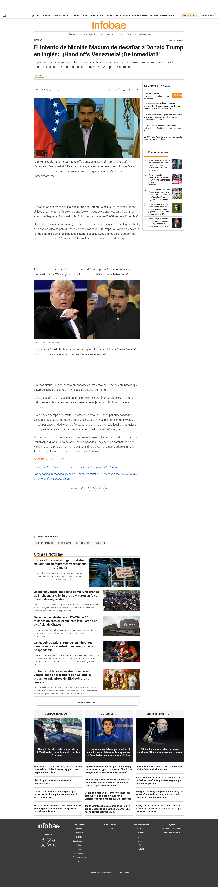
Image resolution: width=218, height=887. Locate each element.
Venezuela (100, 543)
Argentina (47, 15)
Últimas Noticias (139, 15)
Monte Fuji (121, 34)
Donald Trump (64, 543)
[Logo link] (109, 24)
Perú (102, 15)
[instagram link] (54, 840)
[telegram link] (49, 845)
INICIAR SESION (207, 15)
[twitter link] (49, 840)
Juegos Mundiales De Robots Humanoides (93, 34)
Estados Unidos (61, 15)
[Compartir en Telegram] (129, 90)
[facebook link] (43, 840)
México (94, 15)
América (79, 829)
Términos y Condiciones (171, 829)
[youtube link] (43, 845)
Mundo (126, 15)
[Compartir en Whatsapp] (106, 90)
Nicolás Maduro (83, 543)
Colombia (75, 15)
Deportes (154, 15)
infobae (38, 40)
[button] (4, 15)
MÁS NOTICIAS (87, 702)
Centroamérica (114, 15)
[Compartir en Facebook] (111, 90)
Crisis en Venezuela (44, 543)
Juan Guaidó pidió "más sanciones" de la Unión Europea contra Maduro (76, 467)
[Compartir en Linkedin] (123, 90)
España (85, 15)
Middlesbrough (145, 34)
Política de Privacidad (171, 833)
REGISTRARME (189, 15)
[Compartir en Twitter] (117, 90)
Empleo (110, 829)
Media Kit (140, 849)
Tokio (113, 34)
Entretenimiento (167, 15)
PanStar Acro (132, 34)
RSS (79, 861)
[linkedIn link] (54, 845)
